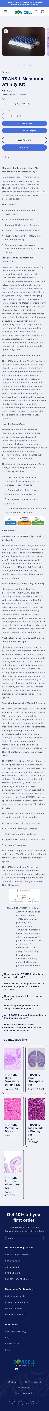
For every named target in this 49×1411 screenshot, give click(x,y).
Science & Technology (15, 1331)
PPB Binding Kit (12, 1273)
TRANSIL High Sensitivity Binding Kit (12, 1079)
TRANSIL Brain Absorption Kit (35, 1079)
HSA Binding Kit (12, 1261)
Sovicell (19, 1401)
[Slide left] (18, 65)
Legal (7, 1350)
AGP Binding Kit (12, 1267)
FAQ (7, 1337)
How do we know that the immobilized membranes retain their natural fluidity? (22, 1027)
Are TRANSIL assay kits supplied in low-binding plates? (25, 1016)
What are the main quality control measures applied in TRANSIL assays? (24, 986)
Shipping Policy (15, 1382)
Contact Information (24, 1393)
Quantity (6, 111)
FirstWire (36, 1404)
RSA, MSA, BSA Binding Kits (18, 1279)
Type (4, 99)
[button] (5, 12)
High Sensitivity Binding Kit (18, 1254)
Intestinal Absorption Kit (17, 1302)
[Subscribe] (41, 1239)
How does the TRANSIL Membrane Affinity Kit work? (24, 975)
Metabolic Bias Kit (14, 1308)
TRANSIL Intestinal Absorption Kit (12, 1182)
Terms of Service (33, 1382)
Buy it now (24, 147)
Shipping (5, 94)
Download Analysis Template (24, 130)
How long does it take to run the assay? (23, 997)
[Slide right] (30, 65)
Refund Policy (24, 1387)
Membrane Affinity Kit (15, 1314)
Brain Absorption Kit (15, 1296)
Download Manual (24, 123)
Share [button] (7, 157)
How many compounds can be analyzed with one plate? (22, 1007)
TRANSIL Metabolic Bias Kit (11, 1128)
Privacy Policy (12, 1343)
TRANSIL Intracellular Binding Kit (35, 1129)
